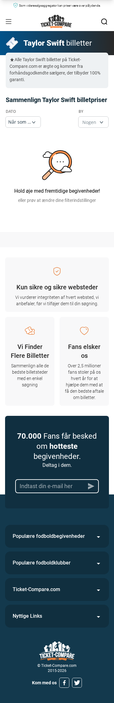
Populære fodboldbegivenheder (49, 536)
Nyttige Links (27, 616)
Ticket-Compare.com (36, 589)
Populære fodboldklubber (42, 563)
